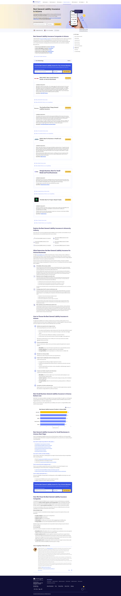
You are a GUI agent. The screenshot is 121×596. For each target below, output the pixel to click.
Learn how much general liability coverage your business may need (47, 469)
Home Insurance (55, 581)
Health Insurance (74, 581)
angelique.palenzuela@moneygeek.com (49, 568)
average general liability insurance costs (46, 459)
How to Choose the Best (78, 45)
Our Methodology (77, 51)
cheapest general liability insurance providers (48, 462)
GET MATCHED (67, 71)
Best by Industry (77, 42)
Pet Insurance (80, 581)
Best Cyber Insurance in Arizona (41, 451)
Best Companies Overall (78, 36)
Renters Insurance (62, 581)
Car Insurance (49, 581)
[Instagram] (36, 589)
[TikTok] (38, 589)
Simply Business (77, 40)
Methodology (77, 38)
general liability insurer (41, 254)
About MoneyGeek (50, 586)
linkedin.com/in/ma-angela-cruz (46, 567)
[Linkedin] (69, 570)
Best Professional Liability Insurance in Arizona (43, 445)
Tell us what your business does (38, 22)
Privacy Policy (60, 586)
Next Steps (76, 49)
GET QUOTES (68, 107)
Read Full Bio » (40, 570)
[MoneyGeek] (36, 2)
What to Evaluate (77, 43)
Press (56, 586)
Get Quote (57, 24)
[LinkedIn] (40, 589)
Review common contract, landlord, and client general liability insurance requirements (50, 471)
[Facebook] (34, 589)
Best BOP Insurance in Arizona (40, 449)
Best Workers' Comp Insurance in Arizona (42, 443)
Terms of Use (67, 586)
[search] (87, 2)
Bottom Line (77, 47)
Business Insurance (50, 548)
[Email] (71, 570)
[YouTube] (42, 589)
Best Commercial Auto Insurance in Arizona (43, 446)
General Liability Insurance (41, 5)
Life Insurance (68, 581)
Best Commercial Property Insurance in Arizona (43, 448)
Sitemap (72, 586)
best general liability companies (45, 38)
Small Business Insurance (51, 582)
